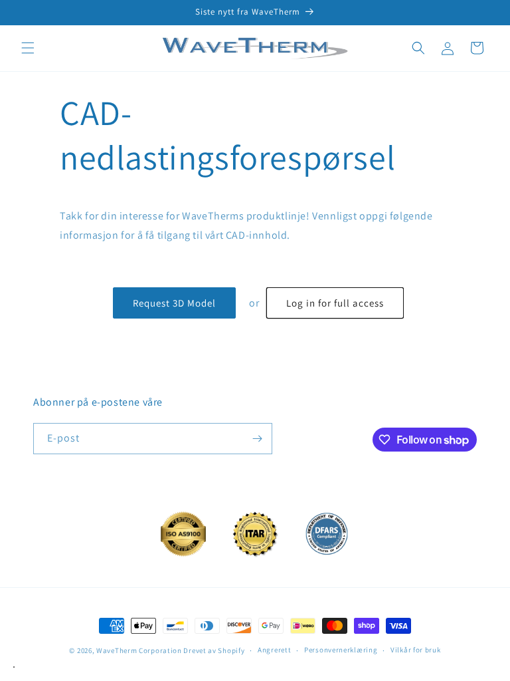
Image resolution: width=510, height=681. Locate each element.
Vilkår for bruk (415, 649)
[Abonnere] (257, 438)
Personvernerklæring (340, 649)
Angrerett (274, 649)
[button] (27, 48)
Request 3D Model (174, 303)
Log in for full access (335, 303)
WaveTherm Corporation (139, 650)
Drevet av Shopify (213, 650)
